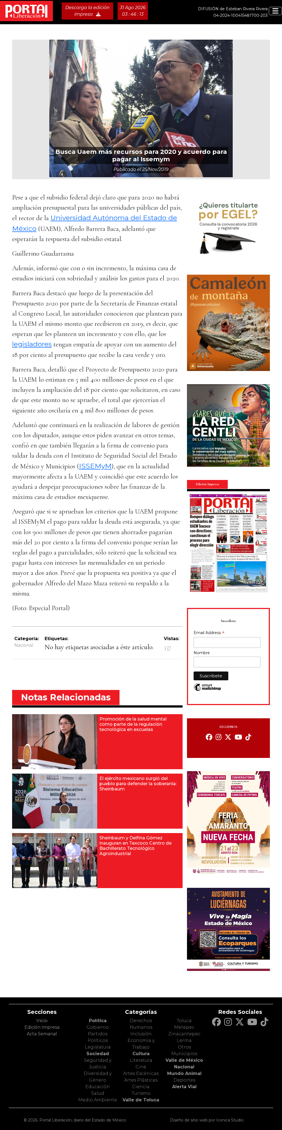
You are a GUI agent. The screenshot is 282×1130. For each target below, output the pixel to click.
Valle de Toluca (141, 1099)
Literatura (141, 1060)
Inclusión (141, 1033)
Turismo (141, 1093)
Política (98, 1020)
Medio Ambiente (97, 1099)
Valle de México (184, 1060)
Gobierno (97, 1027)
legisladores (32, 344)
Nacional (23, 645)
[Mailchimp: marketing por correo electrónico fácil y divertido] (207, 690)
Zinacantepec (184, 1033)
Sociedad (97, 1053)
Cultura (141, 1053)
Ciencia (141, 1086)
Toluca (184, 1020)
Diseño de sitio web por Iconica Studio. (207, 1120)
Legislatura (98, 1047)
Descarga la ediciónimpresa (87, 11)
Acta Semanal (42, 1033)
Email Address (209, 633)
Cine (140, 1066)
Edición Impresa (42, 1027)
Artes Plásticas (141, 1080)
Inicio (42, 1020)
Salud (97, 1093)
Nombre (202, 652)
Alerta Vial (184, 1086)
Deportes (184, 1080)
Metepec (184, 1027)
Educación (97, 1086)
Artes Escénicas (141, 1073)
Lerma (184, 1040)
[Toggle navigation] (275, 11)
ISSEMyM (95, 466)
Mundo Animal (184, 1073)
